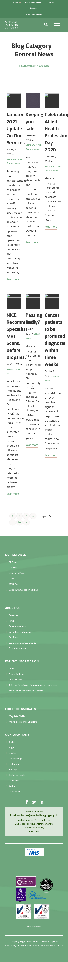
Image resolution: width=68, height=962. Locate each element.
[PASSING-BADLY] (33, 301)
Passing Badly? (34, 318)
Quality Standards (17, 626)
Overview (13, 615)
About (15, 2)
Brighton (13, 747)
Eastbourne (14, 764)
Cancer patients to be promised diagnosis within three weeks (55, 339)
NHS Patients (15, 679)
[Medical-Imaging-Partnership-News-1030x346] (14, 100)
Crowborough (15, 758)
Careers (51, 2)
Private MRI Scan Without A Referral (26, 690)
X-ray (11, 578)
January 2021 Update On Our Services (16, 129)
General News (13, 163)
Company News (14, 158)
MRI (8, 373)
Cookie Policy (57, 945)
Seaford (12, 786)
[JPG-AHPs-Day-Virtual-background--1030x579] (52, 100)
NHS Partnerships (33, 2)
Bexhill (12, 742)
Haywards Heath (17, 775)
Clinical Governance (18, 648)
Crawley (12, 753)
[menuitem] (17, 3)
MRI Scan (13, 567)
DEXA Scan (14, 584)
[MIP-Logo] (28, 25)
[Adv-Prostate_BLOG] (14, 301)
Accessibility (10, 945)
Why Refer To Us (17, 716)
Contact (33, 8)
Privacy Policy (24, 945)
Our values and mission (20, 632)
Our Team (13, 637)
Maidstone (14, 780)
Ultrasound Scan (17, 573)
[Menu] (56, 25)
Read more (13, 279)
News (11, 620)
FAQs (11, 668)
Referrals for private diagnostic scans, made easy (33, 685)
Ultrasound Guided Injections (23, 589)
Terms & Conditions (41, 945)
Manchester (14, 791)
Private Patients (16, 674)
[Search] (45, 25)
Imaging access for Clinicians (23, 721)
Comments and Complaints (22, 643)
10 (19, 522)
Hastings (13, 769)
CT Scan (13, 562)
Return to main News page (34, 65)
